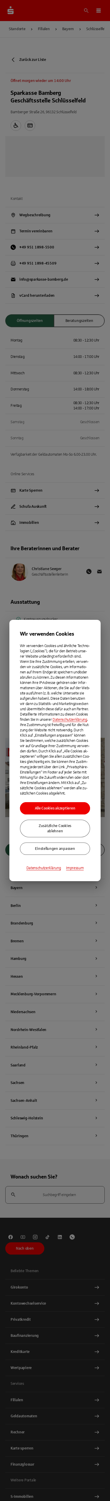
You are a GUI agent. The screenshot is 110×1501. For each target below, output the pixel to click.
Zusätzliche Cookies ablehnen (55, 828)
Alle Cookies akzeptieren (55, 808)
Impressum (75, 868)
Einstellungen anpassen (55, 849)
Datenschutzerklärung (70, 720)
